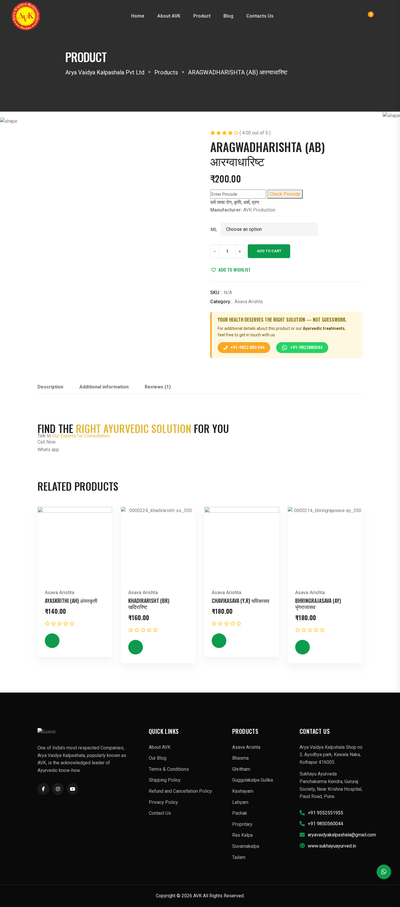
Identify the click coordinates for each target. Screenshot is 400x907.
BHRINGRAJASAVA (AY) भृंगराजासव (318, 604)
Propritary (242, 824)
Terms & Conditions (169, 769)
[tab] (50, 388)
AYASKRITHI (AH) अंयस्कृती (71, 600)
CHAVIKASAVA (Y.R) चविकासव (240, 600)
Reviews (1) (158, 387)
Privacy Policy (163, 802)
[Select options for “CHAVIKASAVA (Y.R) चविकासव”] (219, 640)
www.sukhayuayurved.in (332, 846)
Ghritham (241, 769)
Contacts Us (259, 16)
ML (214, 229)
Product (202, 16)
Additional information (104, 387)
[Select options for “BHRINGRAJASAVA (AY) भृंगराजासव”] (302, 647)
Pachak (239, 813)
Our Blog (157, 758)
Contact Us (160, 813)
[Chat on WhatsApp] (384, 872)
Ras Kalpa (242, 835)
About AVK (168, 16)
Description (50, 387)
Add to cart (269, 251)
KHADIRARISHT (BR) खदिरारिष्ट (148, 604)
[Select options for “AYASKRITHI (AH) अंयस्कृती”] (52, 640)
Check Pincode (285, 194)
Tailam (238, 857)
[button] (230, 269)
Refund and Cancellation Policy (180, 791)
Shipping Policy (165, 780)
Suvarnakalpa (245, 846)
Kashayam (242, 791)
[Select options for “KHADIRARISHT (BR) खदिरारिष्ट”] (135, 647)
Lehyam (240, 802)
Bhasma (240, 758)
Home (137, 16)
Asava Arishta (249, 301)
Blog (228, 16)
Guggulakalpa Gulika (252, 780)
